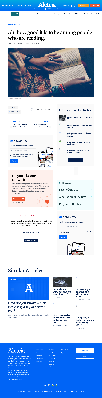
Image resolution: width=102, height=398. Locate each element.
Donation (51, 364)
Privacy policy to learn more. (20, 156)
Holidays (77, 14)
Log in (75, 6)
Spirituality (67, 14)
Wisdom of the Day (14, 25)
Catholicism (13, 279)
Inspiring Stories (28, 14)
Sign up (14, 161)
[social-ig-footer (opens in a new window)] (57, 385)
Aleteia (28, 43)
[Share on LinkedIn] (41, 109)
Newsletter (52, 353)
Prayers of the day (70, 204)
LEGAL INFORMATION (47, 391)
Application (52, 356)
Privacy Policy (75, 391)
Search (29, 6)
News (49, 14)
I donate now (17, 199)
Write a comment (30, 240)
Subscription (53, 361)
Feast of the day (68, 189)
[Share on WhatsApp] (52, 109)
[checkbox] (10, 155)
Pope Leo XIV (88, 14)
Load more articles (75, 160)
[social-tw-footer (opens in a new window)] (53, 385)
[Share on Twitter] (45, 109)
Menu (5, 14)
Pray (14, 14)
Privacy (83, 391)
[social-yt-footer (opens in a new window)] (45, 385)
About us (36, 391)
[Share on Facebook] (38, 109)
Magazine (52, 358)
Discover (40, 14)
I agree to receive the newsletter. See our (22, 155)
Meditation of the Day (72, 197)
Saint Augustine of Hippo (53, 9)
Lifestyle (57, 14)
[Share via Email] (49, 109)
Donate (94, 6)
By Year (63, 353)
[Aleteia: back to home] (47, 5)
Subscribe (82, 6)
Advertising (52, 367)
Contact (66, 391)
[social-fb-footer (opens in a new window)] (49, 385)
